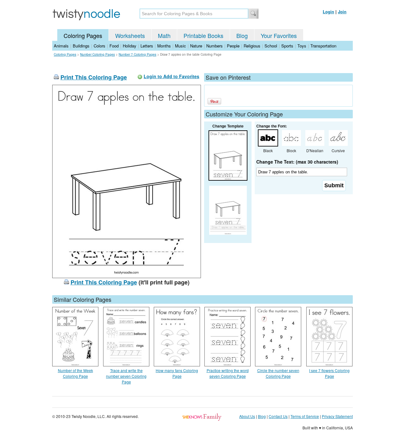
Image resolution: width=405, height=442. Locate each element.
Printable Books (203, 35)
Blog (242, 35)
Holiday (129, 46)
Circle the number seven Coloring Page (278, 373)
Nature (196, 46)
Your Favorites (279, 35)
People (233, 46)
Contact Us (278, 416)
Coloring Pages (83, 35)
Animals (61, 46)
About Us (247, 416)
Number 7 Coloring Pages (137, 54)
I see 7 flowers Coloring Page (329, 373)
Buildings (81, 46)
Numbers (214, 46)
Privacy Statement (337, 416)
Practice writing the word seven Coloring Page (228, 373)
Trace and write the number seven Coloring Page (126, 376)
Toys (301, 46)
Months (164, 46)
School (271, 46)
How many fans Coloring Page (177, 373)
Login (328, 12)
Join (342, 12)
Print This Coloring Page (93, 77)
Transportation (323, 46)
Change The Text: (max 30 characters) (297, 162)
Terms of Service (304, 416)
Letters (146, 46)
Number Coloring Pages (97, 54)
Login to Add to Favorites (171, 76)
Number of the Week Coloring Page (75, 373)
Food (114, 46)
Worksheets (130, 35)
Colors (99, 46)
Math (164, 35)
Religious (252, 46)
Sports (287, 46)
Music (180, 46)
